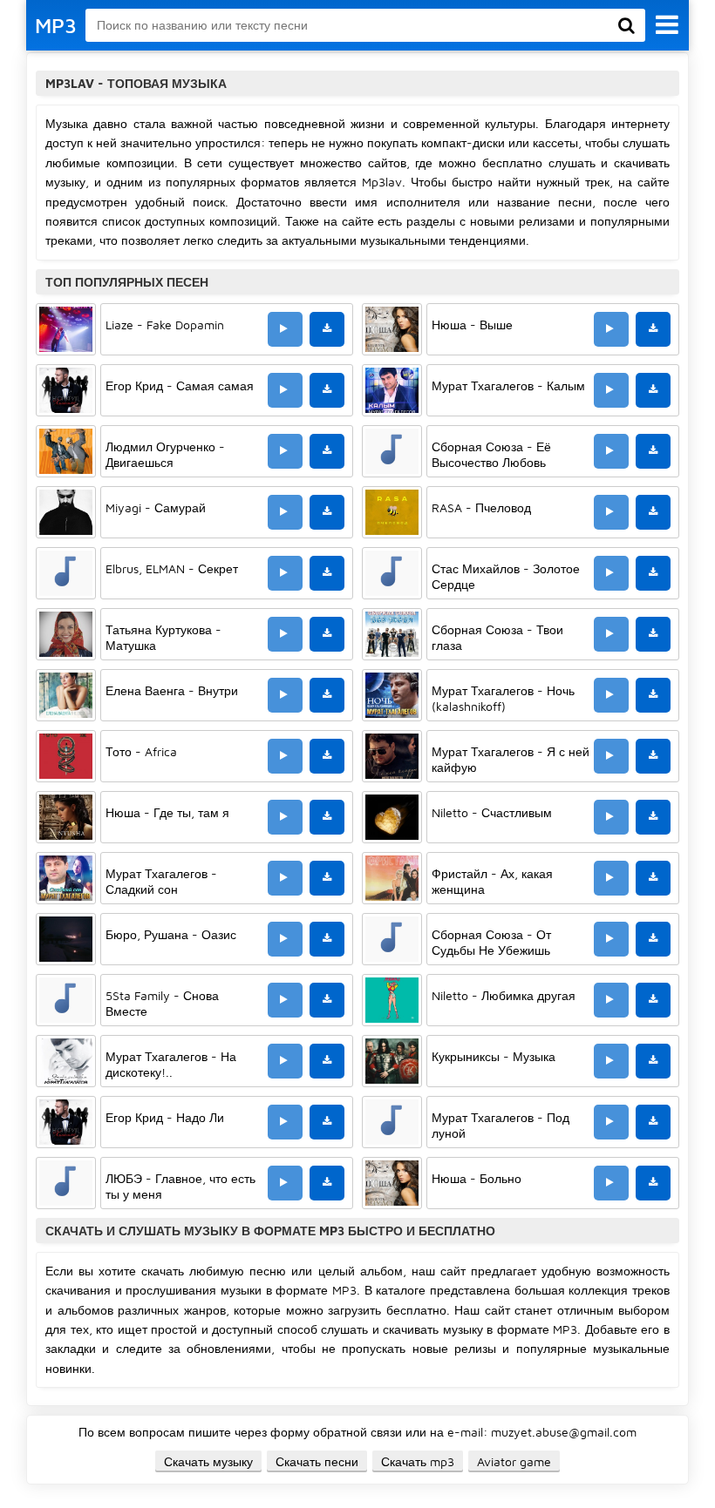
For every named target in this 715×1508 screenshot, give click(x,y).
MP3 (56, 25)
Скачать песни (317, 1461)
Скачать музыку (208, 1461)
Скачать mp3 (417, 1461)
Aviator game (514, 1461)
